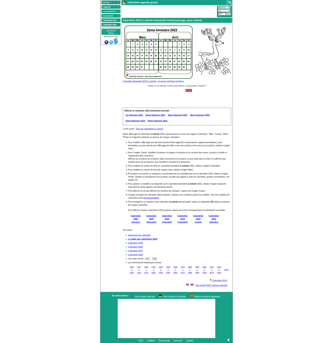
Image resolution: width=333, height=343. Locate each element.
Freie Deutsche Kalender (174, 296)
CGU (141, 340)
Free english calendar (145, 296)
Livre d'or (178, 340)
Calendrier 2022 (219, 280)
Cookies (151, 340)
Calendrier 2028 (135, 255)
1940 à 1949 (161, 270)
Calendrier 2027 (135, 251)
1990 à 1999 (197, 270)
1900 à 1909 (132, 270)
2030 (226, 270)
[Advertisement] (169, 11)
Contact (189, 340)
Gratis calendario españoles (207, 296)
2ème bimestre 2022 (155, 115)
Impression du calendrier (139, 235)
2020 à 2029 (219, 270)
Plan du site (164, 340)
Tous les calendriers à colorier (149, 129)
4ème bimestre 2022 (200, 115)
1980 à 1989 (190, 270)
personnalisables (151, 198)
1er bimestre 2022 (134, 115)
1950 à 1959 (168, 270)
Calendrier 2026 (135, 247)
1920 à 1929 (146, 270)
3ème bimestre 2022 (177, 115)
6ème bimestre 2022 (157, 121)
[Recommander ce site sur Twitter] (111, 43)
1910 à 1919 (139, 270)
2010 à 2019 (212, 270)
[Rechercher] (229, 2)
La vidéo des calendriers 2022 (142, 239)
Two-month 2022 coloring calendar (211, 285)
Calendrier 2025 (135, 243)
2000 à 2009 (204, 270)
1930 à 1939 (153, 270)
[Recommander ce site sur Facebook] (106, 43)
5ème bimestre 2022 (135, 121)
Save (189, 90)
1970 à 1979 (183, 270)
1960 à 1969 (175, 270)
